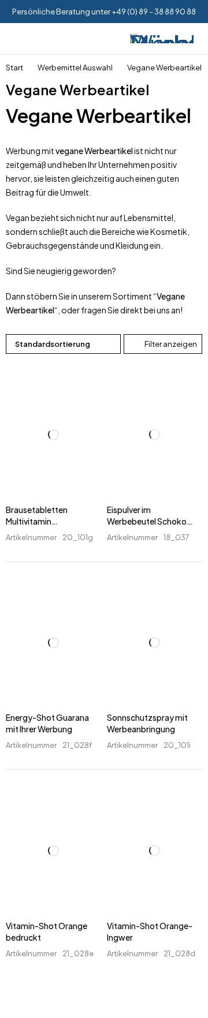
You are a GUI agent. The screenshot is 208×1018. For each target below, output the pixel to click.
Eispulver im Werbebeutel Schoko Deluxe (147, 521)
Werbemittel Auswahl (75, 67)
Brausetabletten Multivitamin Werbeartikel (37, 521)
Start (14, 67)
